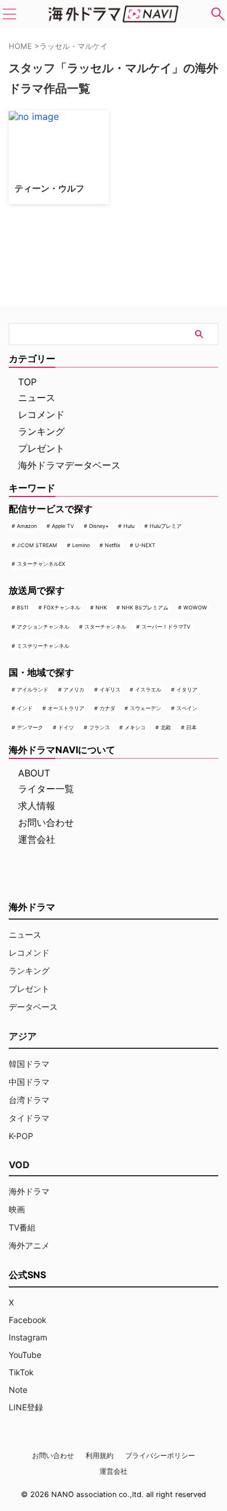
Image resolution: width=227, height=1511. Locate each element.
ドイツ (66, 727)
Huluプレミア (166, 526)
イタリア (186, 689)
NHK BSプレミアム (145, 607)
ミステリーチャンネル (43, 646)
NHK (101, 607)
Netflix (112, 545)
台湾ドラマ (29, 1100)
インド (25, 708)
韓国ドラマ (29, 1064)
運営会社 (36, 839)
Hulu (128, 526)
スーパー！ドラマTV (165, 626)
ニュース (36, 397)
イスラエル (148, 689)
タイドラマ (29, 1118)
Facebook (28, 1320)
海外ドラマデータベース (69, 465)
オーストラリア (66, 708)
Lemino (81, 545)
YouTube (25, 1355)
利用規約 (100, 1455)
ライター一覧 (46, 788)
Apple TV (63, 526)
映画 (17, 1209)
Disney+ (99, 526)
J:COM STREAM (37, 545)
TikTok (21, 1372)
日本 (191, 727)
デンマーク (30, 727)
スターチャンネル (105, 626)
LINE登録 (26, 1407)
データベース (33, 1007)
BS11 (23, 607)
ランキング (41, 431)
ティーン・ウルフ (49, 188)
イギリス (110, 689)
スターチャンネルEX (41, 564)
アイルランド (32, 689)
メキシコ (135, 727)
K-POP (21, 1136)
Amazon (27, 526)
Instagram (28, 1337)
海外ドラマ (29, 1191)
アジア (23, 1036)
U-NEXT (145, 545)
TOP (27, 382)
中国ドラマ (29, 1082)
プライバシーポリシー (160, 1455)
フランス (99, 727)
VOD (19, 1165)
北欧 (166, 727)
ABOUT (34, 773)
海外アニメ (29, 1245)
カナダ (107, 708)
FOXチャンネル (62, 607)
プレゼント (41, 448)
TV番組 (22, 1227)
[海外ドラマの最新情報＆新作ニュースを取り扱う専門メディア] (113, 14)
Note (18, 1390)
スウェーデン (145, 708)
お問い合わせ (46, 822)
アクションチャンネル (43, 626)
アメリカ (73, 689)
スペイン (186, 708)
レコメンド (41, 414)
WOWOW (195, 607)
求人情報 (36, 805)
